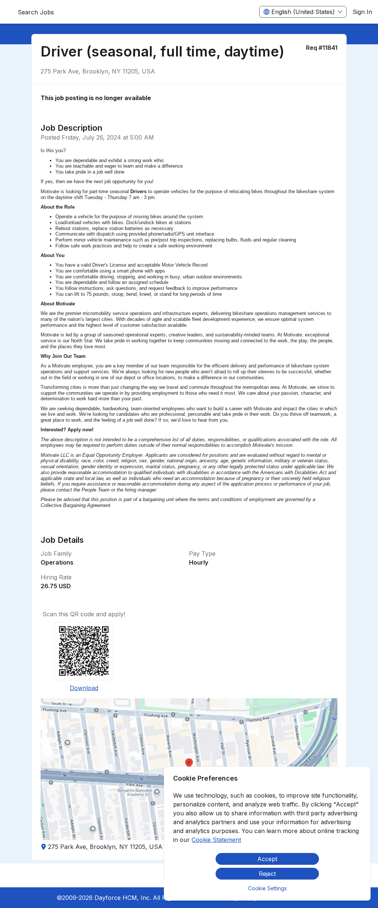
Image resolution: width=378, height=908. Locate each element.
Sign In (362, 12)
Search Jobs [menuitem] (36, 12)
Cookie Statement (216, 839)
